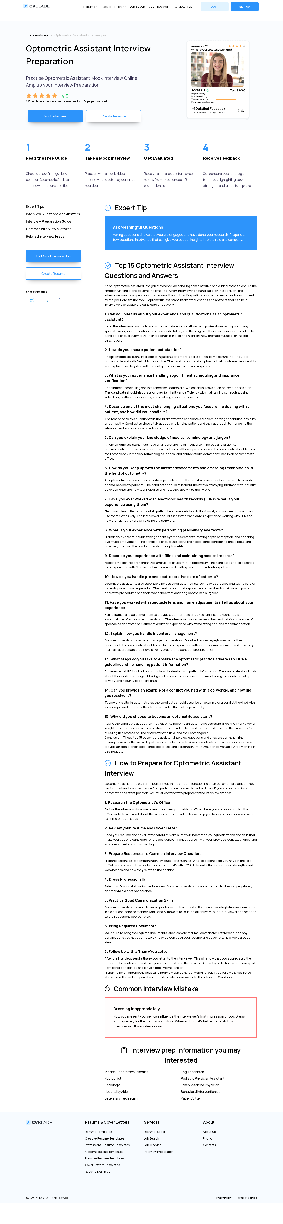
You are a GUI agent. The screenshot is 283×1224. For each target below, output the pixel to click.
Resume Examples (97, 1171)
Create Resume (114, 116)
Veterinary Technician (121, 1098)
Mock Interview (55, 116)
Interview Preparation (158, 1152)
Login (215, 6)
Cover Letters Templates (102, 1165)
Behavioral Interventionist (200, 1091)
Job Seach (137, 6)
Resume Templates (98, 1132)
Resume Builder (154, 1132)
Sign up (244, 6)
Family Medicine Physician (200, 1085)
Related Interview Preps (45, 236)
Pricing (207, 1138)
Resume (89, 7)
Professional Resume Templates (107, 1145)
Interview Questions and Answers (53, 214)
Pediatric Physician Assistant (202, 1078)
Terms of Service (246, 1198)
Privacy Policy (223, 1198)
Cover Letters (112, 7)
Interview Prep (182, 6)
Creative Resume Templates (105, 1138)
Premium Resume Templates (105, 1158)
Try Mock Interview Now (53, 256)
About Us (209, 1132)
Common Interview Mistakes (48, 229)
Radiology (112, 1085)
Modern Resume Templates (104, 1152)
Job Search (151, 1138)
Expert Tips (35, 206)
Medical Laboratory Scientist (126, 1071)
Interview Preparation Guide (48, 221)
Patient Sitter (191, 1098)
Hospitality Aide (116, 1091)
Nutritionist (113, 1078)
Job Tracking (158, 6)
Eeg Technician (192, 1071)
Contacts (209, 1145)
